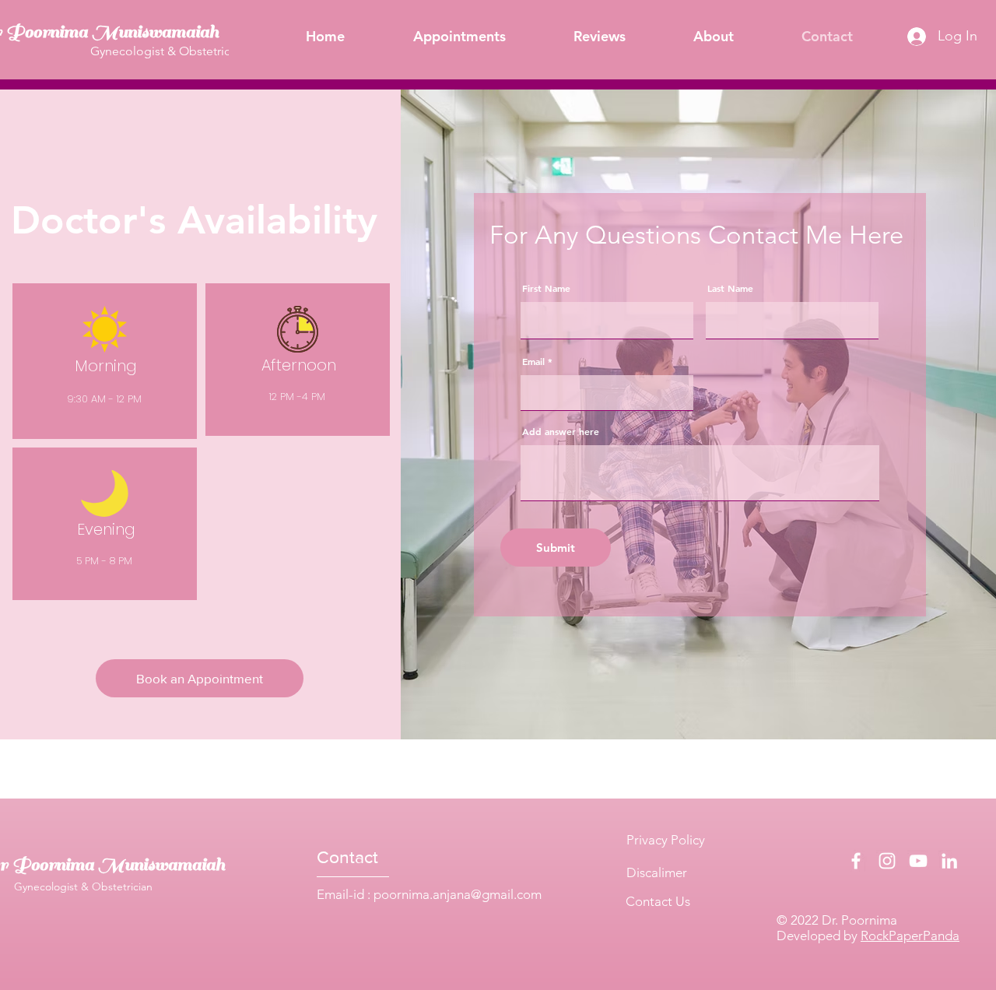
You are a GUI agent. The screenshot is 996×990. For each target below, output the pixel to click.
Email (533, 361)
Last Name (730, 288)
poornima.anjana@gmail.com (458, 894)
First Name (546, 288)
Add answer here (560, 431)
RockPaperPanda (910, 935)
